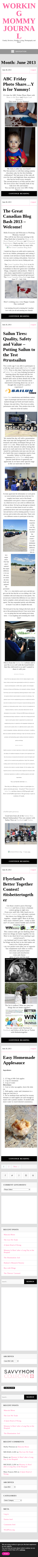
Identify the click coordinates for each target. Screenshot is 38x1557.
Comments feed (9, 1525)
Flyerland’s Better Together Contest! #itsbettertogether (18, 889)
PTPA (6, 370)
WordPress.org (9, 1530)
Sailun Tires (27, 368)
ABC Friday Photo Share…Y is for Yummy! (18, 84)
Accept (6, 1553)
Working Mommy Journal (19, 21)
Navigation (21, 51)
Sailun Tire (20, 663)
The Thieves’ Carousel (12, 1273)
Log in (6, 1514)
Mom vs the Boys (13, 97)
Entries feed (8, 1519)
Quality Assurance (19, 745)
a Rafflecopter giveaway (11, 811)
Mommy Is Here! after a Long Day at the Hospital (19, 1251)
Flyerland (8, 908)
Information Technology (19, 674)
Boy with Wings (10, 1268)
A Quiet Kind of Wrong (12, 1245)
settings (22, 1550)
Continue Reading (19, 194)
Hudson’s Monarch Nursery (14, 1263)
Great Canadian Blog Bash (17, 264)
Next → (16, 1167)
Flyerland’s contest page (12, 914)
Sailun (9, 445)
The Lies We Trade (11, 1240)
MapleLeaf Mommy (15, 241)
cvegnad (33, 70)
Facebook (20, 820)
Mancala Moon (9, 1235)
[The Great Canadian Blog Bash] (19, 247)
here (20, 190)
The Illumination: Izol (12, 1258)
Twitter (30, 820)
